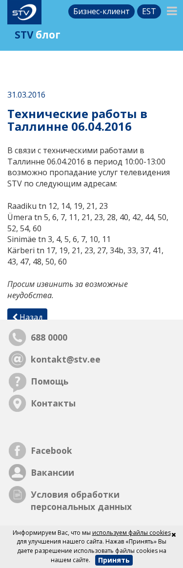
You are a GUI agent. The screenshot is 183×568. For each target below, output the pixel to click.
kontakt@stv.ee (66, 359)
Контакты (53, 403)
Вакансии (52, 472)
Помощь (49, 381)
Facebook (51, 450)
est (149, 11)
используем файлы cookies (131, 532)
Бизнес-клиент (101, 11)
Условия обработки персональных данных (81, 500)
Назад (30, 317)
